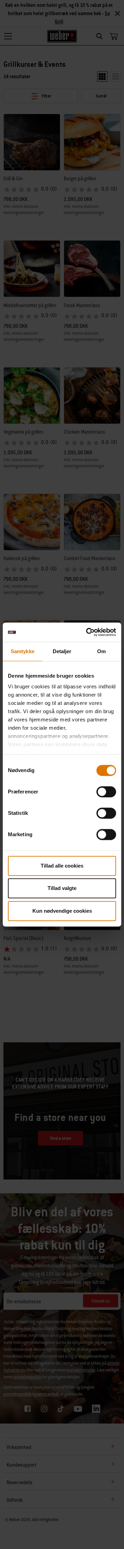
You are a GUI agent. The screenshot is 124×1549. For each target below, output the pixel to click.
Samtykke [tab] (22, 651)
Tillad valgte (62, 888)
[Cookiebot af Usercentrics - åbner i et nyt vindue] (87, 632)
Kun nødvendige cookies (62, 911)
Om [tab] (101, 651)
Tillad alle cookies (62, 866)
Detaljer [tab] (62, 651)
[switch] (106, 791)
